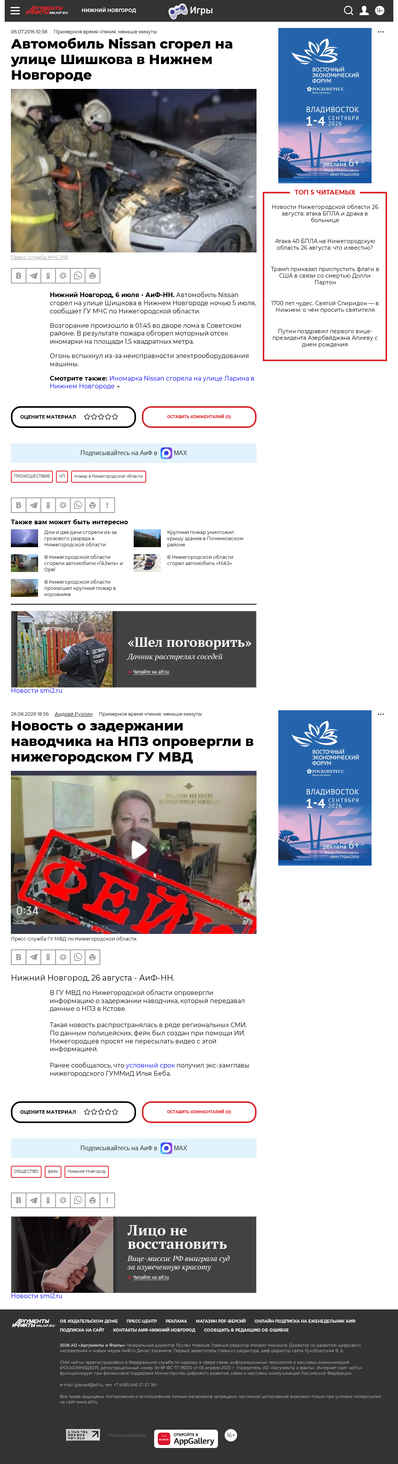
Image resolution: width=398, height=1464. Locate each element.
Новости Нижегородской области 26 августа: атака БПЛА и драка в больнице (325, 214)
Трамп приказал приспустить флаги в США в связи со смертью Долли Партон (325, 276)
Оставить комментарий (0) (199, 416)
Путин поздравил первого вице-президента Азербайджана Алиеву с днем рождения (325, 338)
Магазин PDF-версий (221, 1321)
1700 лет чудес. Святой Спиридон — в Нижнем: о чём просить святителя (325, 306)
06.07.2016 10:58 (29, 32)
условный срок (150, 1065)
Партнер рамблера (126, 1435)
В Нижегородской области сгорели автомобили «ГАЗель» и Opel (83, 563)
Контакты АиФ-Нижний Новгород (154, 1330)
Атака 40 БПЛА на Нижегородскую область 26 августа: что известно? (325, 244)
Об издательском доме (89, 1321)
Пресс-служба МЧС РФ (39, 257)
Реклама (176, 1321)
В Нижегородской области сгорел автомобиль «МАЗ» (200, 560)
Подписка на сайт (82, 1330)
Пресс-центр (142, 1321)
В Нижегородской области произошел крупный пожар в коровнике (80, 588)
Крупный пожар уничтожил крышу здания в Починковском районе (205, 538)
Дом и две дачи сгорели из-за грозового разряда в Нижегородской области (80, 538)
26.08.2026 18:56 (30, 714)
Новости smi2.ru (37, 690)
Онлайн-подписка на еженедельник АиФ (305, 1321)
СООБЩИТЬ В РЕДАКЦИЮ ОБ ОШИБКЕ (246, 1330)
